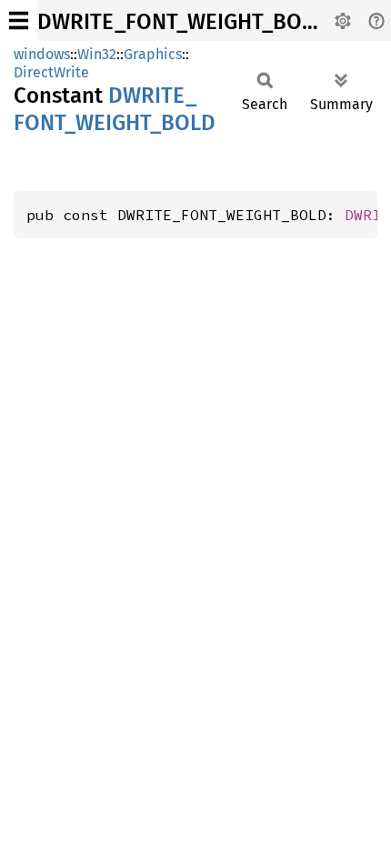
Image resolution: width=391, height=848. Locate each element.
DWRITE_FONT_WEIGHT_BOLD (182, 22)
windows (42, 54)
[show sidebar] (18, 20)
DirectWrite (51, 72)
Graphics (153, 54)
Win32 (96, 54)
